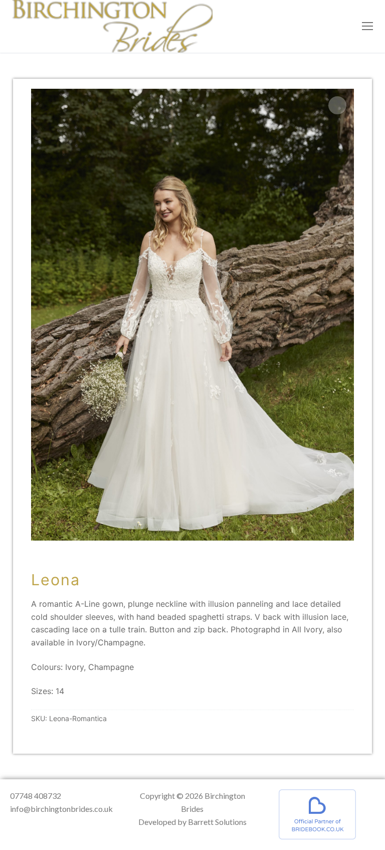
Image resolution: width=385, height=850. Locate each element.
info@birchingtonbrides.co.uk (61, 808)
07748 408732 (35, 795)
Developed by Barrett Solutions (192, 821)
